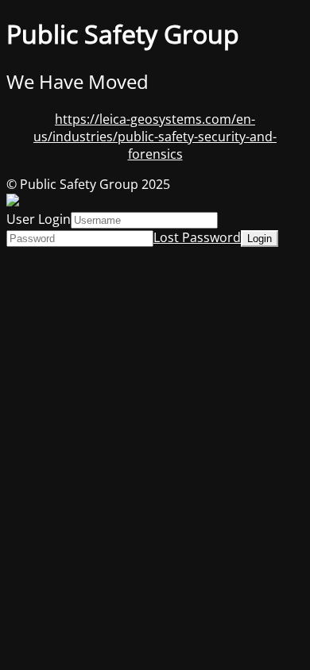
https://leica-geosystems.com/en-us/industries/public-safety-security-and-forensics (155, 136)
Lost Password (197, 237)
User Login (38, 219)
